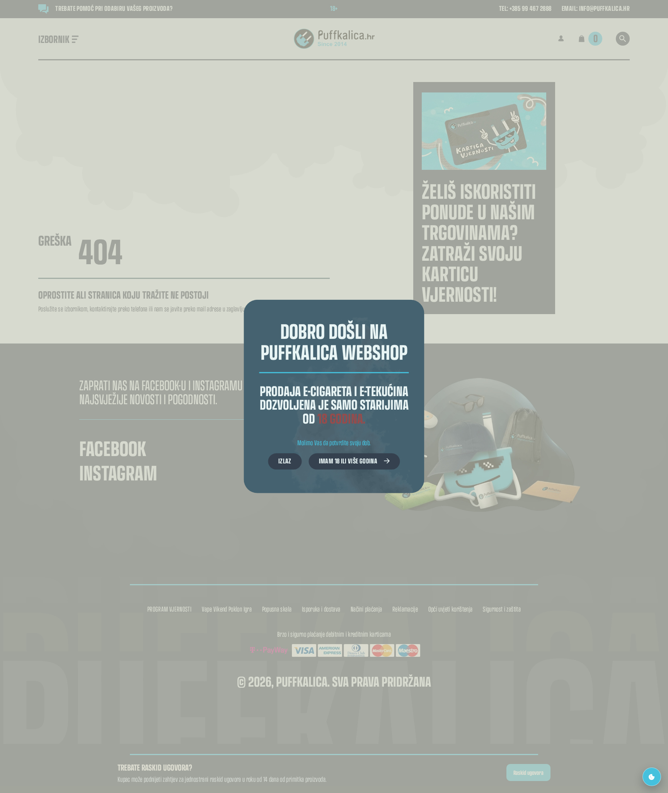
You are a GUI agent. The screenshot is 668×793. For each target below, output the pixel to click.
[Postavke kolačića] (651, 776)
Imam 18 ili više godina (348, 461)
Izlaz (284, 461)
